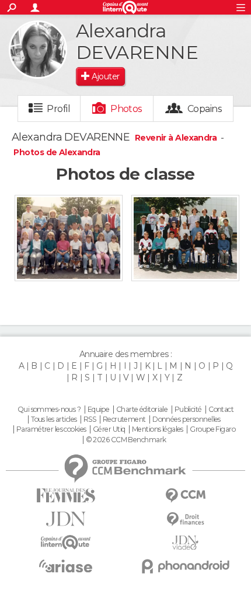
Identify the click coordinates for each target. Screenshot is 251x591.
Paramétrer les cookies (51, 429)
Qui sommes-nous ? (49, 409)
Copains (204, 108)
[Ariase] (66, 565)
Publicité (188, 409)
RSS (89, 419)
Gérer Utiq (109, 429)
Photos (126, 108)
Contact (220, 409)
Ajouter (105, 76)
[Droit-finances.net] (185, 519)
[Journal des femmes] (66, 495)
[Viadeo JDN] (185, 543)
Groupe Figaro (212, 429)
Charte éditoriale (142, 409)
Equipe (99, 409)
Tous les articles (53, 419)
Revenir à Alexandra (177, 137)
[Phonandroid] (185, 566)
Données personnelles (186, 419)
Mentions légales (157, 429)
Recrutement (124, 419)
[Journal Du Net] (66, 519)
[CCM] (185, 495)
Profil (58, 108)
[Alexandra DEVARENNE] (38, 49)
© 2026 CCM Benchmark (126, 440)
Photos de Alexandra (56, 152)
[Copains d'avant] (66, 542)
